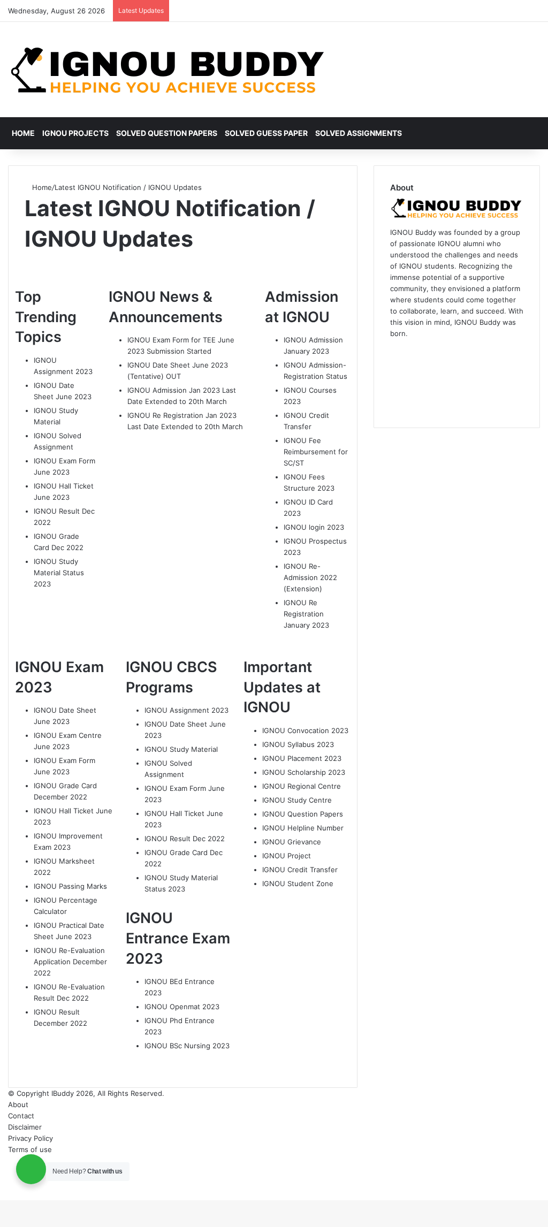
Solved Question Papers (166, 133)
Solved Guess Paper (266, 133)
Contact (21, 1115)
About (18, 1104)
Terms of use (30, 1149)
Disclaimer (25, 1127)
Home (23, 133)
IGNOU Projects (75, 133)
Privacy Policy (30, 1138)
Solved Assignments (358, 133)
